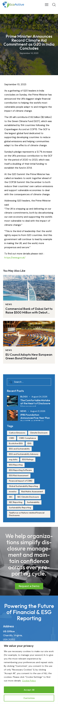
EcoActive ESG (16, 443)
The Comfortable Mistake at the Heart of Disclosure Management (35, 403)
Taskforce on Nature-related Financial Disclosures (26, 513)
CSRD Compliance (27, 438)
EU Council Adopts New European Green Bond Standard (28, 356)
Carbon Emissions (17, 432)
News (8, 304)
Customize (29, 698)
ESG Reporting (16, 464)
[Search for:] (29, 381)
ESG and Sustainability (19, 448)
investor (13, 491)
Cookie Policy (29, 680)
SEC (11, 497)
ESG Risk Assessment (18, 475)
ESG (29, 443)
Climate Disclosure (38, 432)
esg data (13, 459)
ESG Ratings (27, 459)
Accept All (29, 689)
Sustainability (33, 502)
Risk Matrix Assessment (32, 491)
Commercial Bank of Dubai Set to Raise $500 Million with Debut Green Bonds (29, 310)
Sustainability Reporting (20, 507)
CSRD (11, 438)
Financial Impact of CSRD (20, 481)
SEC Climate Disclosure (28, 497)
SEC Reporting (15, 502)
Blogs (24, 396)
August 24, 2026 (39, 396)
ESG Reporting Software (20, 470)
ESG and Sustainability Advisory (23, 454)
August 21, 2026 (37, 411)
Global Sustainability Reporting (23, 486)
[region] (29, 672)
